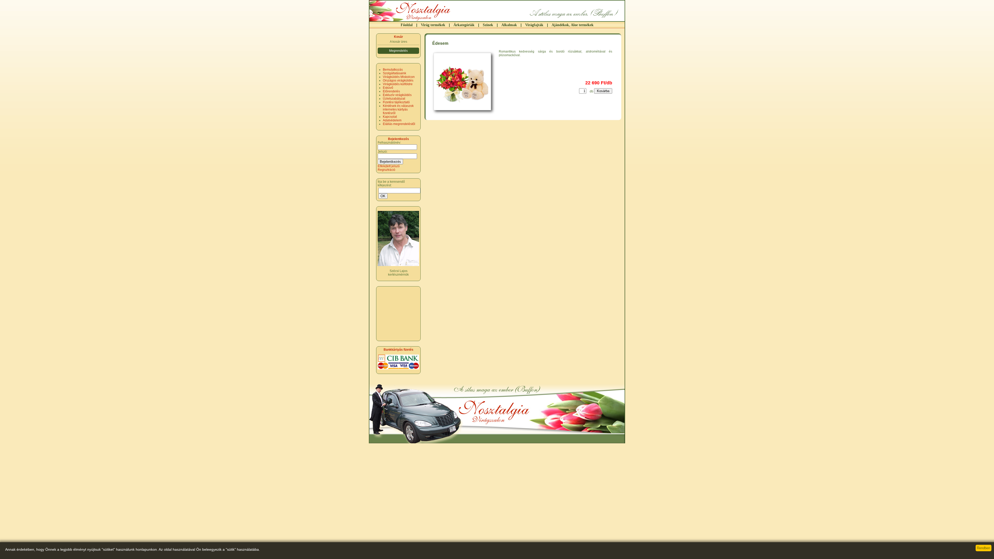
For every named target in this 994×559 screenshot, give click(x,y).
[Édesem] (465, 112)
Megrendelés (398, 51)
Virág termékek (433, 25)
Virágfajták (534, 25)
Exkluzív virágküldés (397, 95)
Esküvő (388, 88)
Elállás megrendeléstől (399, 124)
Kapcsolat (390, 117)
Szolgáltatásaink (394, 73)
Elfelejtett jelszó (389, 166)
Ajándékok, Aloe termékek (573, 25)
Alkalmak (509, 25)
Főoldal (407, 25)
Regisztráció (386, 170)
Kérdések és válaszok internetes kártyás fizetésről (398, 109)
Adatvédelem (392, 120)
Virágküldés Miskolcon (399, 77)
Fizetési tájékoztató (396, 102)
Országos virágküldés (398, 80)
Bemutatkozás (393, 69)
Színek (488, 25)
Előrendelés (391, 91)
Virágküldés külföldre (398, 84)
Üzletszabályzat (394, 98)
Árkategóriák (464, 25)
